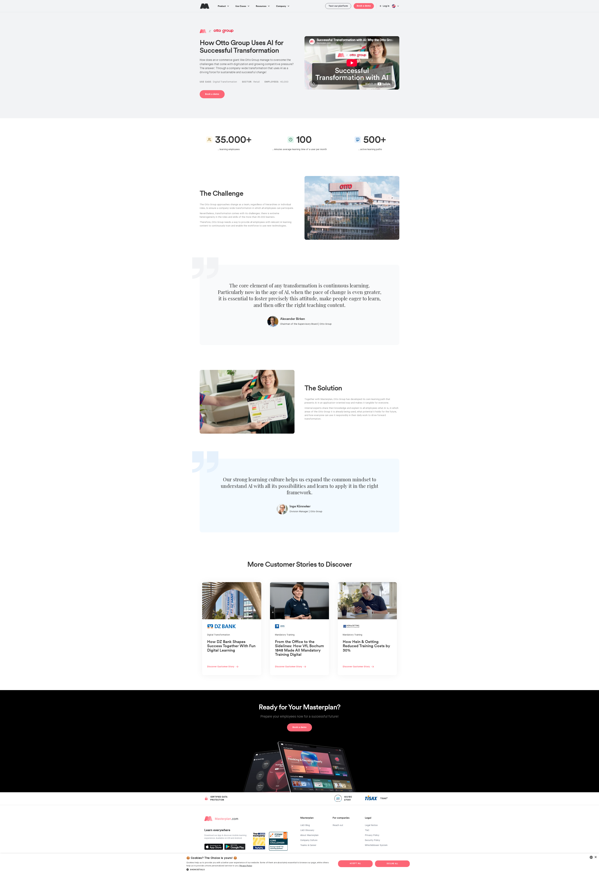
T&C (367, 830)
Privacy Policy (372, 835)
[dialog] (299, 863)
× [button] (595, 857)
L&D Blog (305, 825)
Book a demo (364, 6)
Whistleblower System (376, 845)
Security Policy (372, 840)
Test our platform (338, 6)
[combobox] (591, 857)
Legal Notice (371, 825)
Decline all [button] (392, 864)
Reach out (338, 825)
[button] (223, 6)
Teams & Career (308, 845)
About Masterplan (309, 835)
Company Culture (308, 840)
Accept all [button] (355, 863)
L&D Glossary (307, 830)
